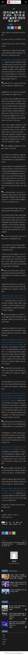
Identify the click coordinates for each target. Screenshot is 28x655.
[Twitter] (12, 27)
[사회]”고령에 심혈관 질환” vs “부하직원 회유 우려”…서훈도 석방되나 (17, 615)
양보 (21, 522)
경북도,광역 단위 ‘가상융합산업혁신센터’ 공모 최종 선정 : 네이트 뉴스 (17, 623)
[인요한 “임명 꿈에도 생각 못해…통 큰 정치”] (5, 591)
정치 (5, 5)
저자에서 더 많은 (13, 571)
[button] (2, 2)
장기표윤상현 (4, 524)
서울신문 (11, 24)
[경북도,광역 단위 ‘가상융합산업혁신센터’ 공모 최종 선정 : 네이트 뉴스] (5, 624)
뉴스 (3, 637)
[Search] (26, 2)
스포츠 (4, 641)
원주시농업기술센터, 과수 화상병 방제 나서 (20, 543)
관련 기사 (4, 571)
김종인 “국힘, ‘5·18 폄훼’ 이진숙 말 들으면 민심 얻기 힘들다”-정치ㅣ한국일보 (18, 576)
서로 (13, 522)
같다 (10, 522)
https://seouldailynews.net (14, 563)
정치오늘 (15, 524)
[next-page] (5, 597)
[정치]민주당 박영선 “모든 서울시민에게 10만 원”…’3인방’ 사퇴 (8, 544)
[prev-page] (3, 597)
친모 (19, 524)
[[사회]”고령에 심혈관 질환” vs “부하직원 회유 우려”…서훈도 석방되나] (5, 614)
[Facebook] (8, 27)
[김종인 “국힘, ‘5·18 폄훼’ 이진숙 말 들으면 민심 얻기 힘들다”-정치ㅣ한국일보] (5, 576)
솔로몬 (17, 522)
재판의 (10, 524)
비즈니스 (4, 639)
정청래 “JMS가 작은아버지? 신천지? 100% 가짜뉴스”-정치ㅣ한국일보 (18, 584)
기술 (3, 634)
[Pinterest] (15, 27)
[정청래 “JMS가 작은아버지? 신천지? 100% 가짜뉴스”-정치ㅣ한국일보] (5, 584)
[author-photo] (14, 559)
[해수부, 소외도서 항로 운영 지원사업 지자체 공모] (5, 608)
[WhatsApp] (19, 27)
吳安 (6, 522)
